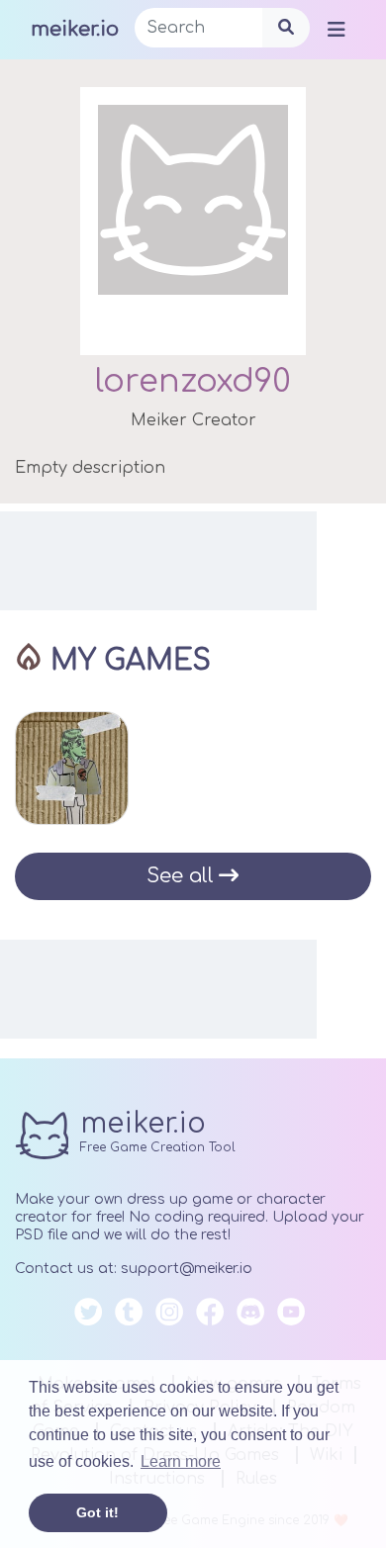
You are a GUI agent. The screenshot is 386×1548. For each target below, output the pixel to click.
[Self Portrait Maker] (72, 768)
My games (130, 661)
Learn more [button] (181, 1461)
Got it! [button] (97, 1512)
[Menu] (336, 28)
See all (180, 876)
